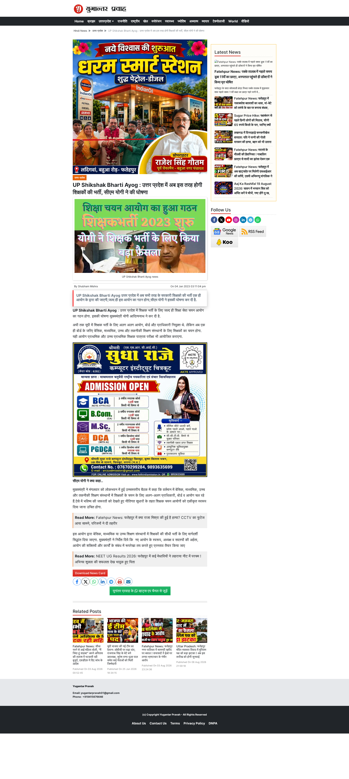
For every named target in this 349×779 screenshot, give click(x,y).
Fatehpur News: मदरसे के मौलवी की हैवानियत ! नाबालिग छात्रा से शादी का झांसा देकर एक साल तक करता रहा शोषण (252, 154)
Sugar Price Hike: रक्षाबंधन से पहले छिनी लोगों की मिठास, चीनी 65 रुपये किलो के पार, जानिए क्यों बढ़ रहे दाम (253, 120)
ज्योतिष (182, 21)
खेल (145, 21)
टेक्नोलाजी (219, 21)
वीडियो (245, 21)
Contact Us (158, 723)
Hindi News (80, 30)
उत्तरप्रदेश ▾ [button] (106, 21)
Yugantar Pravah (170, 714)
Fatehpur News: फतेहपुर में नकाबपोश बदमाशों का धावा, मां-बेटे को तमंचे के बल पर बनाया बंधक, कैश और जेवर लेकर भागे (253, 103)
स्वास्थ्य (169, 21)
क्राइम (91, 21)
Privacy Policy (194, 723)
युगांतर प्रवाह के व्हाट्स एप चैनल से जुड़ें (140, 591)
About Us (139, 723)
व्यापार (205, 21)
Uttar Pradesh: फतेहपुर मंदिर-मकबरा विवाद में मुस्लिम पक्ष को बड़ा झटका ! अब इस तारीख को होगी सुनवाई (191, 651)
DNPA (213, 723)
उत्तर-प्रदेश (97, 30)
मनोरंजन (156, 21)
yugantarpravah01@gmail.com (100, 692)
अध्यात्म (193, 21)
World (233, 21)
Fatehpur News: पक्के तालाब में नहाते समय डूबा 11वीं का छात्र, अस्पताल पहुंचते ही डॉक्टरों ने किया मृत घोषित (243, 76)
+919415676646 (93, 696)
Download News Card (90, 573)
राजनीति (122, 21)
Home (79, 21)
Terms (175, 723)
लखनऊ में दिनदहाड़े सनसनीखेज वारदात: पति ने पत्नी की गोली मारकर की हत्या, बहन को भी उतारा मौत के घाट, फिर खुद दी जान (252, 137)
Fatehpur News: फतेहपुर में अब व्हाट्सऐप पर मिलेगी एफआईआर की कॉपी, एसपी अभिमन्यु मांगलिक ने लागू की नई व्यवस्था (253, 171)
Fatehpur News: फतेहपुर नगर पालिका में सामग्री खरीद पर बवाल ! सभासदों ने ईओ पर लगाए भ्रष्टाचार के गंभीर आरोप (157, 653)
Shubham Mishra (88, 286)
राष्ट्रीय (135, 21)
